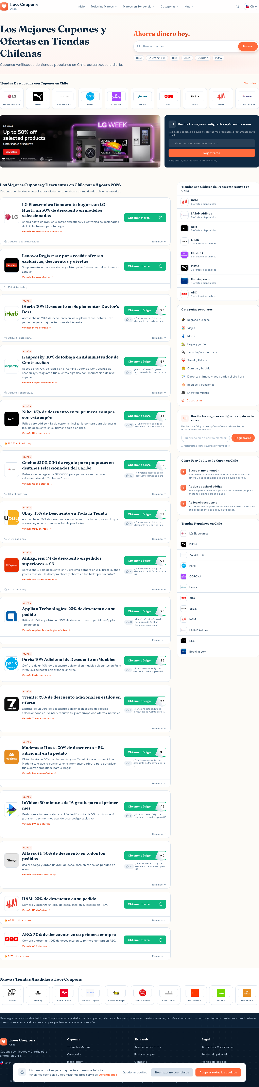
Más (187, 6)
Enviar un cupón (145, 1054)
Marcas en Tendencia (137, 6)
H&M (139, 58)
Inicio (81, 6)
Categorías (168, 6)
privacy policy (209, 160)
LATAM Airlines (157, 58)
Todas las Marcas (102, 6)
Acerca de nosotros (147, 1047)
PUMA (218, 58)
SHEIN (187, 58)
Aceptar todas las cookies (218, 1072)
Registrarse (211, 153)
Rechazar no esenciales (172, 1072)
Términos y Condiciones (218, 1047)
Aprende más (108, 1074)
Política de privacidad (216, 1054)
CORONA (202, 58)
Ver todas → (251, 83)
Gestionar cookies (135, 1072)
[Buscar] (237, 6)
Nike (174, 58)
